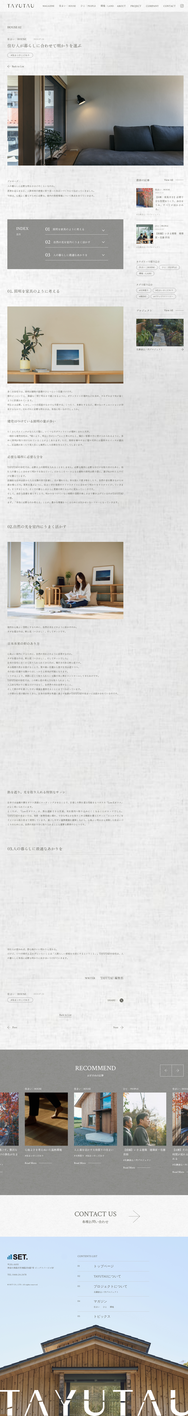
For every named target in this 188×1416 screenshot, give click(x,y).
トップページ (104, 1266)
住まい (97, 1306)
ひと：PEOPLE (169, 267)
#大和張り (143, 290)
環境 (112, 1306)
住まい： (67, 6)
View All (168, 180)
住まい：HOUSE (147, 267)
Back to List (18, 66)
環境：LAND (145, 273)
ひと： (88, 6)
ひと (105, 1306)
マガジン (100, 1301)
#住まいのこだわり (20, 55)
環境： (107, 6)
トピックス (102, 1316)
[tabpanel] (95, 1130)
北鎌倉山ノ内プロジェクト (106, 1291)
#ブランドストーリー (163, 296)
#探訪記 (142, 296)
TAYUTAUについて (107, 1276)
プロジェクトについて (110, 1286)
